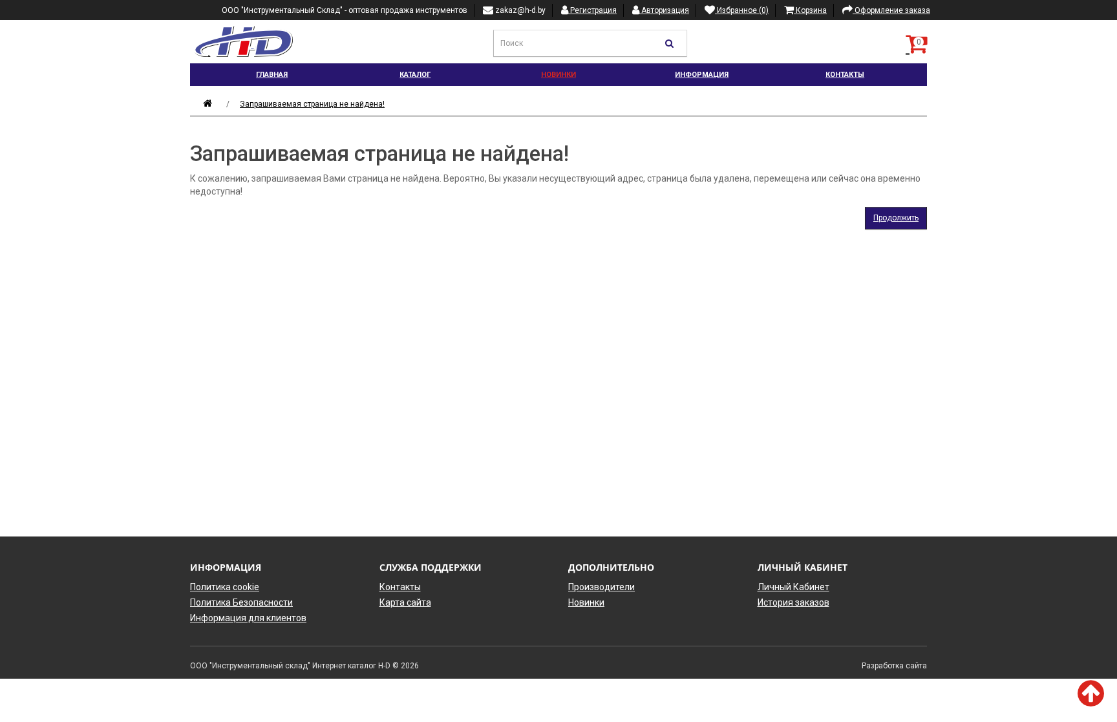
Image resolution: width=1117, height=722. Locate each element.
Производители (601, 587)
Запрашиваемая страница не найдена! (312, 104)
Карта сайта (405, 602)
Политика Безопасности (241, 602)
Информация (702, 74)
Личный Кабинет (793, 587)
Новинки (558, 74)
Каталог (415, 74)
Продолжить (896, 217)
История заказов (793, 602)
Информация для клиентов (248, 618)
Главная (272, 74)
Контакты (844, 74)
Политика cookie (224, 587)
